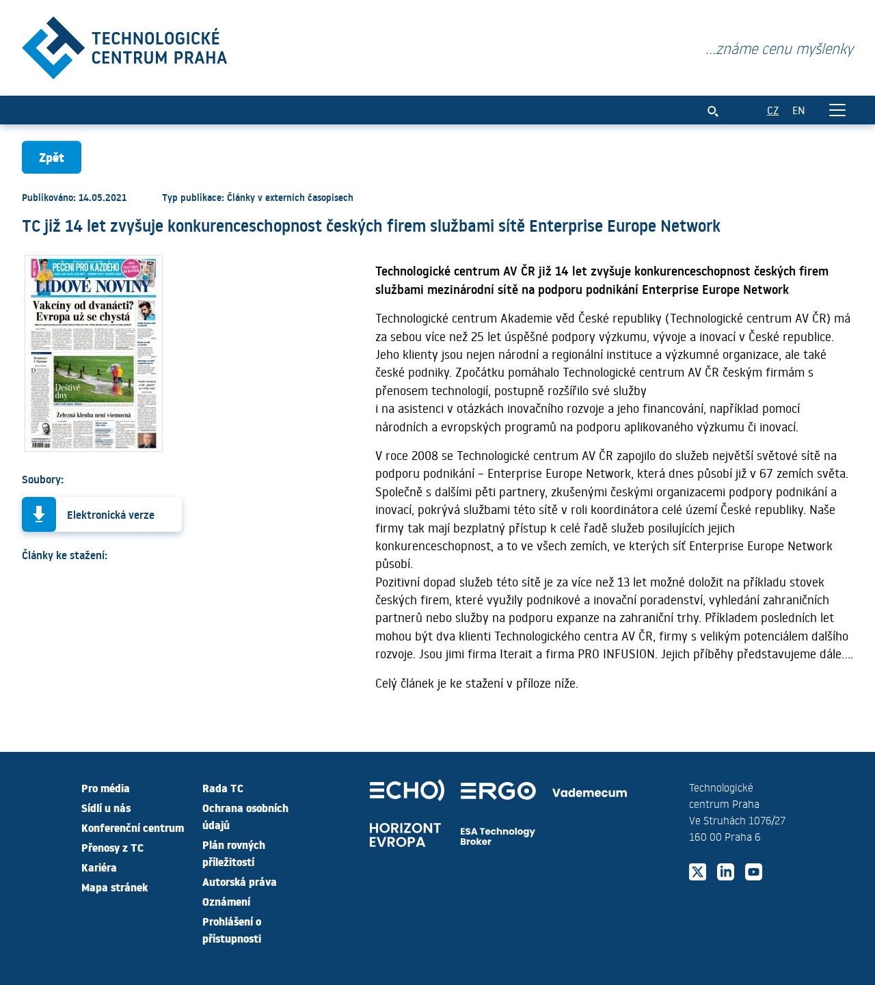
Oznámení (226, 901)
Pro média (105, 787)
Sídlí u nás (106, 807)
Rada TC (222, 787)
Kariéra (99, 867)
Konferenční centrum (132, 827)
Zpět (51, 157)
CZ (773, 109)
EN (798, 109)
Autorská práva (239, 881)
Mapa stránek (114, 886)
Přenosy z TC (112, 847)
